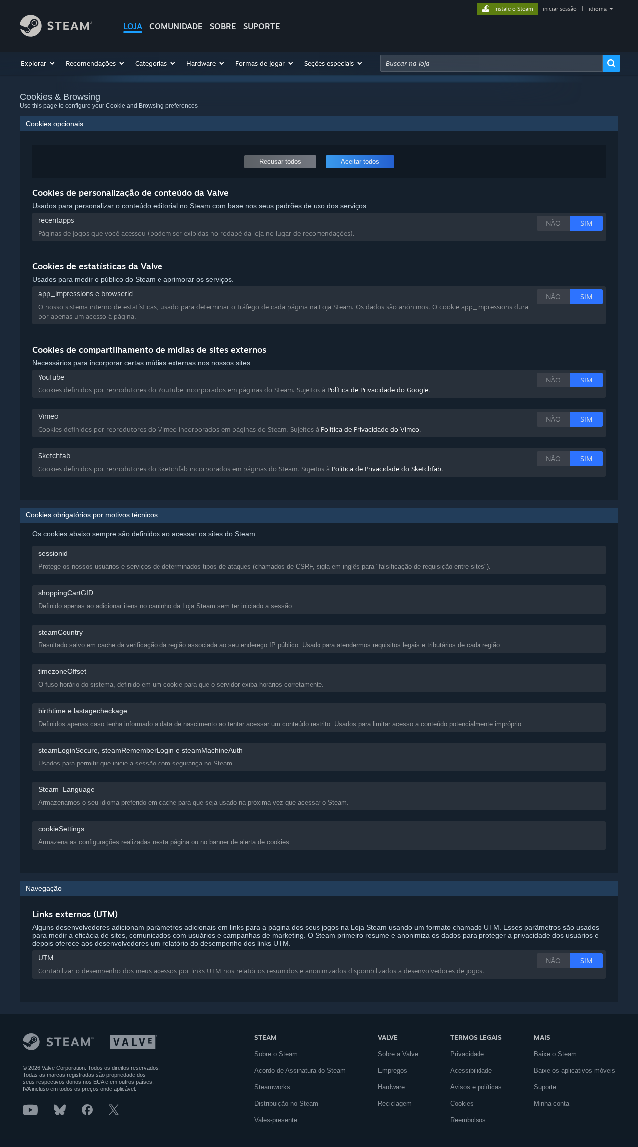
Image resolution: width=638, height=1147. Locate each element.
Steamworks (272, 1087)
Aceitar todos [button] (360, 161)
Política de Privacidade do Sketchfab (386, 469)
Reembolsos (468, 1120)
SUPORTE (261, 26)
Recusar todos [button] (280, 161)
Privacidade (467, 1054)
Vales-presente (275, 1120)
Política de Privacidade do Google (377, 390)
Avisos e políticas (476, 1087)
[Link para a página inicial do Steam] (56, 34)
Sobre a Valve (398, 1054)
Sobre (223, 26)
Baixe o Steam (555, 1054)
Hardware (391, 1087)
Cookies (462, 1103)
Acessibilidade (471, 1070)
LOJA (132, 26)
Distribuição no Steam (286, 1103)
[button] (38, 63)
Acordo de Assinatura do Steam (300, 1070)
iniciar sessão (560, 8)
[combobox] (491, 63)
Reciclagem (395, 1103)
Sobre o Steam (276, 1054)
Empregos (392, 1070)
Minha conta (551, 1103)
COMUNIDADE (176, 26)
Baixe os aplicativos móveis (574, 1070)
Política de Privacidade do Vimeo (370, 429)
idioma (598, 8)
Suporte (545, 1087)
